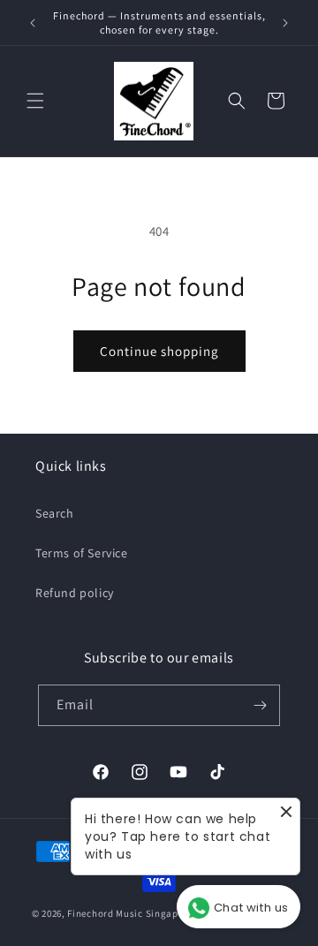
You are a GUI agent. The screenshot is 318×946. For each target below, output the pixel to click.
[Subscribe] (259, 705)
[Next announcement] (285, 23)
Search (54, 513)
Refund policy (74, 593)
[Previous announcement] (32, 23)
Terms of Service (81, 553)
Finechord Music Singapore (130, 913)
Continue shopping (159, 351)
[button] (35, 100)
